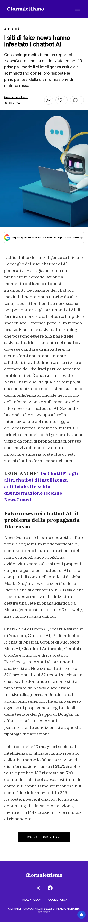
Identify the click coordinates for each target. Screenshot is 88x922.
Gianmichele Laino (16, 97)
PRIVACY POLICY (31, 899)
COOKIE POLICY (58, 899)
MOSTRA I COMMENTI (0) (44, 837)
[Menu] (77, 9)
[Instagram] (38, 888)
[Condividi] (48, 100)
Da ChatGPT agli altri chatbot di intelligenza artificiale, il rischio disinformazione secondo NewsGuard (41, 486)
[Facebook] (50, 888)
